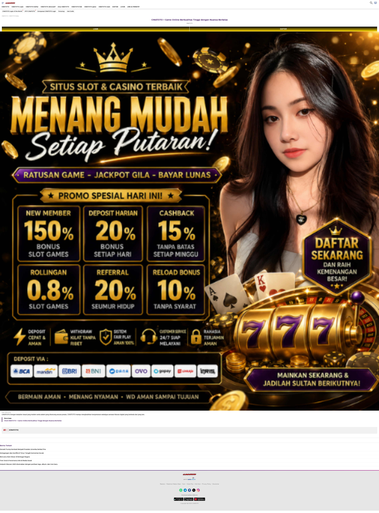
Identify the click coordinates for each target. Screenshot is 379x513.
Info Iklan (198, 484)
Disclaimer (215, 484)
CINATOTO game (90, 7)
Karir (183, 484)
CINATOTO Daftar (32, 7)
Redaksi (162, 484)
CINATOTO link (76, 7)
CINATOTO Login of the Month (12, 11)
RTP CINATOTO (30, 11)
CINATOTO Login (17, 7)
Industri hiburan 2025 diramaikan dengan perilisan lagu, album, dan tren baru (29, 464)
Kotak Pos (190, 484)
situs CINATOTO (63, 7)
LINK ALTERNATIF (133, 7)
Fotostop (61, 11)
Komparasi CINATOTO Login (47, 11)
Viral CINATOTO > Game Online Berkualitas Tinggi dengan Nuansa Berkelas (33, 421)
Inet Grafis (70, 11)
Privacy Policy (206, 484)
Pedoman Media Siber (174, 484)
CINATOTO (5, 7)
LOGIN (123, 7)
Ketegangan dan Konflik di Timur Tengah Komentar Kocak (22, 453)
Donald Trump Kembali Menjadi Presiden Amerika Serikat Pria (23, 449)
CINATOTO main (104, 7)
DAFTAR (115, 7)
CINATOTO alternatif (48, 7)
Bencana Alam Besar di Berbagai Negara (15, 457)
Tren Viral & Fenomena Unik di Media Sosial (16, 460)
